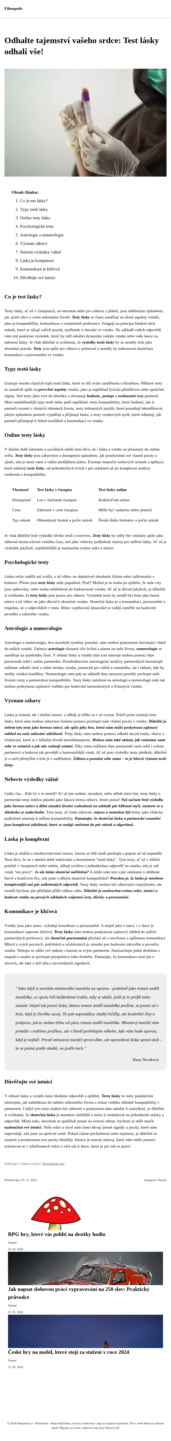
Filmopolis (13, 8)
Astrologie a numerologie (41, 235)
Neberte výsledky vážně (40, 252)
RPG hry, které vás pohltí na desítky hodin (56, 1234)
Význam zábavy (34, 243)
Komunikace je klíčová (39, 269)
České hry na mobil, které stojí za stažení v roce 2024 (68, 1352)
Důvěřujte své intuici (37, 277)
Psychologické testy (37, 226)
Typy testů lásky (34, 209)
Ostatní (162, 1180)
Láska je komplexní (37, 260)
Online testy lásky (35, 217)
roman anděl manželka (100, 1005)
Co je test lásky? (34, 200)
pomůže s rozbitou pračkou (39, 1031)
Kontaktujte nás (53, 1163)
